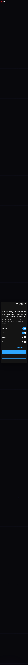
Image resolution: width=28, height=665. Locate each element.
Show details (20, 347)
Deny (14, 360)
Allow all (14, 351)
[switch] (24, 333)
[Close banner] (25, 303)
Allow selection (14, 356)
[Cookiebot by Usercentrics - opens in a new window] (17, 304)
